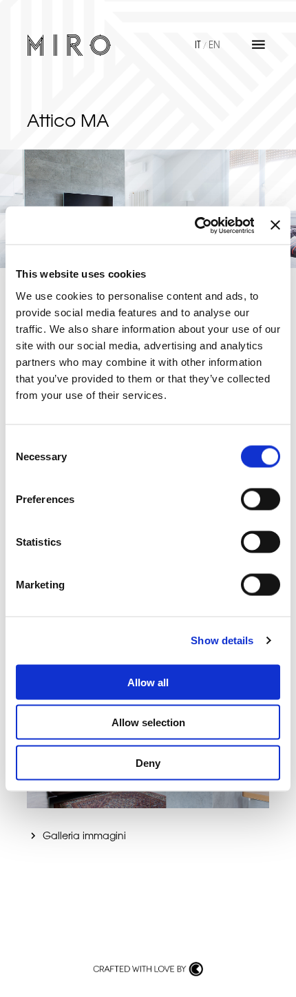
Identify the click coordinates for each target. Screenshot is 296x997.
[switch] (260, 499)
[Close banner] (275, 225)
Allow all (148, 682)
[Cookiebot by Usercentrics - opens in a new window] (194, 225)
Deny (148, 762)
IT (198, 44)
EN (214, 44)
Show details (222, 640)
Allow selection (148, 722)
